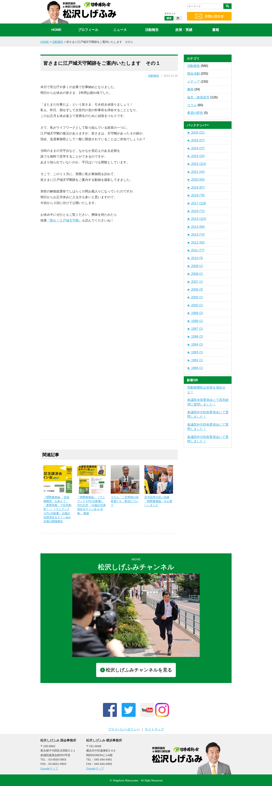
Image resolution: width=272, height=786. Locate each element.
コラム (192, 105)
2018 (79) (196, 195)
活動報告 (152, 30)
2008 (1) (195, 273)
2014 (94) (196, 226)
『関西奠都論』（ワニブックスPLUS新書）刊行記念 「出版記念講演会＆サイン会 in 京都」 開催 (91, 505)
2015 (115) (196, 219)
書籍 (215, 30)
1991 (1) (195, 360)
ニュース (120, 30)
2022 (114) (196, 164)
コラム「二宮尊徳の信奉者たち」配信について (125, 501)
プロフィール (88, 30)
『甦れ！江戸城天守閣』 (64, 220)
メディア (193, 81)
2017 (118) (196, 203)
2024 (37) (196, 148)
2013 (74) (196, 234)
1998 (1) (195, 321)
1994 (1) (195, 344)
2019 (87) (196, 187)
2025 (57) (196, 140)
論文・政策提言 (198, 97)
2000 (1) (195, 305)
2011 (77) (195, 250)
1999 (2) (195, 313)
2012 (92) (196, 242)
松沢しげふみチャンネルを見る (139, 669)
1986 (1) (195, 368)
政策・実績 (183, 30)
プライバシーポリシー (124, 729)
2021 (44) (196, 171)
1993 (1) (195, 352)
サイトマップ (154, 729)
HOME (56, 30)
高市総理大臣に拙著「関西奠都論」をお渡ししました (158, 501)
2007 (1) (195, 281)
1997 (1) (195, 328)
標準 (168, 18)
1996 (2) (195, 336)
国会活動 (193, 73)
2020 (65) (196, 179)
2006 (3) (195, 289)
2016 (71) (196, 211)
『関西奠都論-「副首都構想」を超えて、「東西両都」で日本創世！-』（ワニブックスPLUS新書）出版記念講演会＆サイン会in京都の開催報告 (57, 509)
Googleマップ (49, 768)
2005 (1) (195, 297)
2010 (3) (195, 258)
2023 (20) (196, 156)
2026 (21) (196, 132)
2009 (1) (195, 266)
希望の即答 (195, 113)
